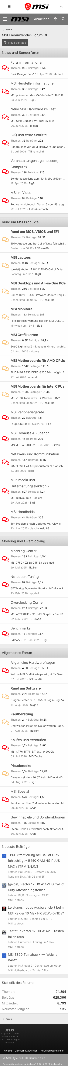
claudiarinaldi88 (39, 528)
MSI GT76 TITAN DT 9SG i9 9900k (32, 751)
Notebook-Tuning (25, 577)
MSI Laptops (21, 257)
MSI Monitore (21, 309)
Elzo (48, 423)
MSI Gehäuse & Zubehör (30, 433)
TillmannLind (36, 151)
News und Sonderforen (20, 53)
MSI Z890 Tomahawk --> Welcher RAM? (35, 398)
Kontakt (8, 1050)
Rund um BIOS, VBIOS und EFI (35, 232)
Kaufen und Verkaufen (28, 740)
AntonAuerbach (38, 209)
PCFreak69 (42, 248)
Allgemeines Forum (17, 653)
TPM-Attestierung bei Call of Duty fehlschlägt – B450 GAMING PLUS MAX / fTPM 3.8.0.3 (34, 860)
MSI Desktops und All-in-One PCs (38, 283)
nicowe (34, 351)
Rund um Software (26, 688)
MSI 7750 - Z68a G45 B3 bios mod (32, 562)
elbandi (32, 377)
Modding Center (24, 551)
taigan (34, 125)
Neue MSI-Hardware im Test (33, 109)
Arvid (33, 807)
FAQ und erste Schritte (29, 135)
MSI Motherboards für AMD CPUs (38, 361)
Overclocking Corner (27, 602)
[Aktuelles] (55, 19)
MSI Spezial (20, 791)
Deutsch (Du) (36, 1058)
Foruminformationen (27, 62)
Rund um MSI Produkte (20, 222)
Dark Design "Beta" (22, 74)
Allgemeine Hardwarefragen (33, 662)
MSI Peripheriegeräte (27, 412)
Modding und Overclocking (23, 541)
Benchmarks (21, 628)
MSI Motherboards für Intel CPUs (37, 386)
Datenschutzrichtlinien (26, 1050)
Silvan (56, 445)
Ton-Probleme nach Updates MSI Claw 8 (36, 523)
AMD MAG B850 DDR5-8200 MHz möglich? (37, 372)
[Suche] (63, 19)
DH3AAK (36, 618)
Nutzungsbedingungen (52, 1050)
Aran (33, 833)
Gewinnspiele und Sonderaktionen (38, 817)
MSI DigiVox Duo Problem (26, 497)
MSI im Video (21, 193)
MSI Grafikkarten (24, 335)
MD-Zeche (35, 756)
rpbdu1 (34, 593)
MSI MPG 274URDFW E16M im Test (32, 121)
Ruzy (62, 1009)
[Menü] (5, 19)
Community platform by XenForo (33, 1064)
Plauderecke (21, 766)
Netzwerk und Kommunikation (35, 454)
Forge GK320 (19, 423)
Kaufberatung (22, 714)
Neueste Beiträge (15, 847)
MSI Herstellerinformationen (33, 83)
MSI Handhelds (23, 512)
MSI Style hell (14, 1058)
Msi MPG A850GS (21, 445)
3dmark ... (17, 640)
